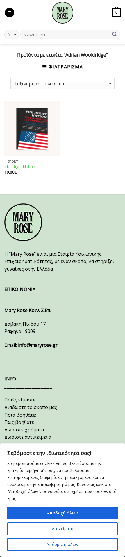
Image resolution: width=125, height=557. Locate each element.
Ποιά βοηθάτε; (20, 415)
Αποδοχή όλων (62, 513)
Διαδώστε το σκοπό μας (30, 407)
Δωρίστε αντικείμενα (27, 437)
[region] (62, 500)
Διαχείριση (62, 528)
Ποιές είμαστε (19, 399)
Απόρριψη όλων (62, 544)
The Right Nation (19, 166)
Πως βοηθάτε (19, 422)
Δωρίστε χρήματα (24, 429)
